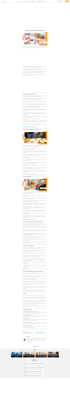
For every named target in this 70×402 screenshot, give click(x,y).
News (21, 1)
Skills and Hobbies (32, 1)
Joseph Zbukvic (29, 233)
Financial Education (26, 1)
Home (18, 1)
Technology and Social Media (41, 1)
